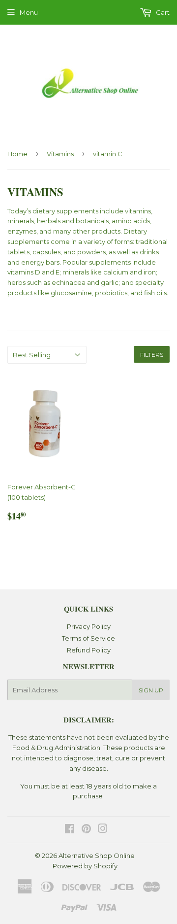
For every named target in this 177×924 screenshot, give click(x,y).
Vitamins (60, 154)
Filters (151, 354)
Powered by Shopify (85, 866)
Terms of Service (88, 638)
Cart (162, 12)
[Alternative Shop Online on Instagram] (103, 830)
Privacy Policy (89, 626)
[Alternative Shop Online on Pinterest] (86, 830)
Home (17, 154)
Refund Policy (89, 650)
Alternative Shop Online (97, 855)
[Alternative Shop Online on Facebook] (69, 830)
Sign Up (151, 690)
